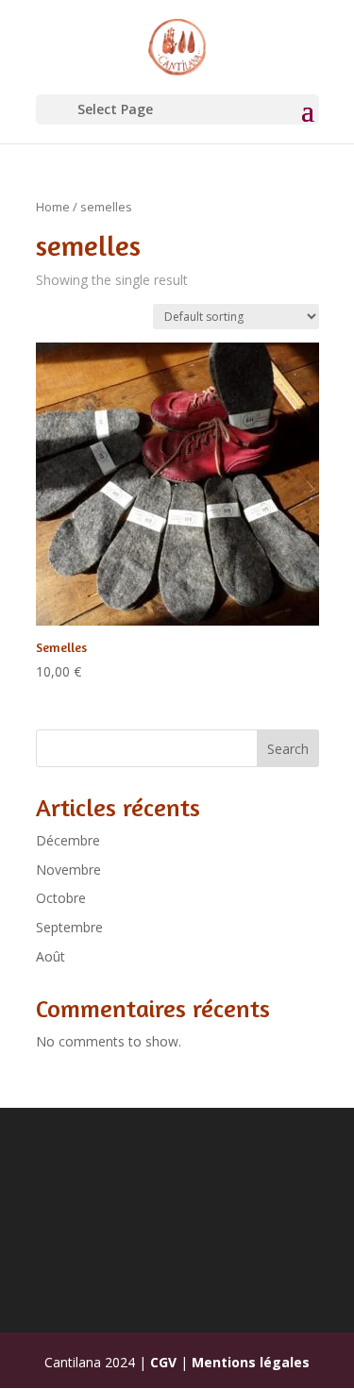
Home (53, 206)
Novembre (68, 870)
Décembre (68, 840)
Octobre (61, 898)
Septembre (69, 927)
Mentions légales (251, 1362)
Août (50, 956)
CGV (163, 1362)
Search (288, 749)
